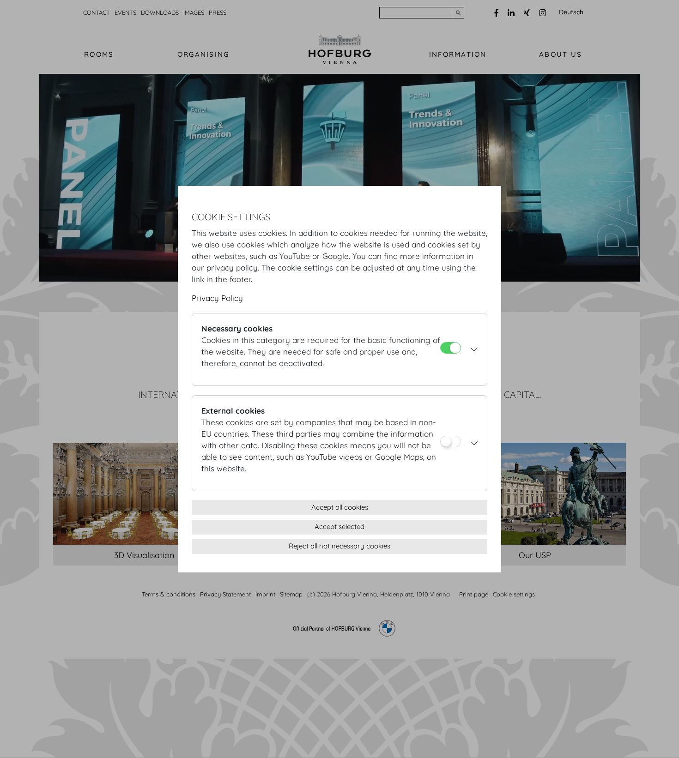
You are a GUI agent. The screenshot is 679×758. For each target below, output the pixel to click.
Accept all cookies (339, 507)
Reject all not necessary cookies (339, 545)
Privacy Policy (217, 298)
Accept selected (339, 526)
